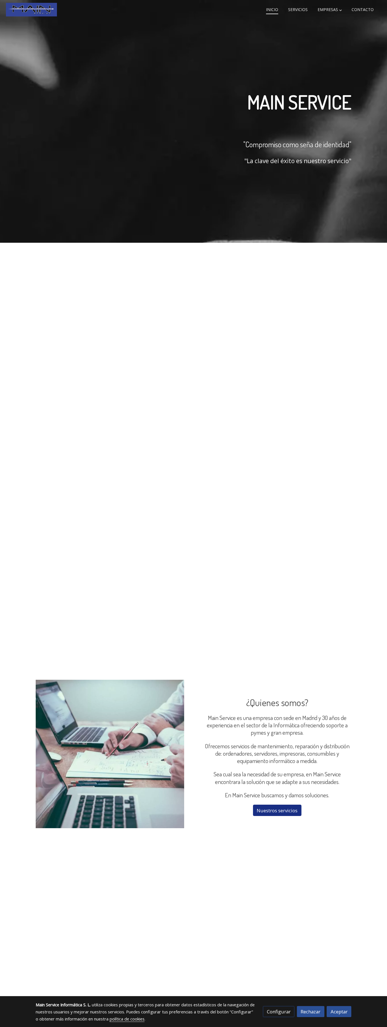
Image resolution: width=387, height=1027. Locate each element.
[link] (31, 9)
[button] (330, 10)
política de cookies (127, 1019)
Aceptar (339, 1011)
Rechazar (310, 1011)
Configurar (279, 1011)
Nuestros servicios (277, 810)
